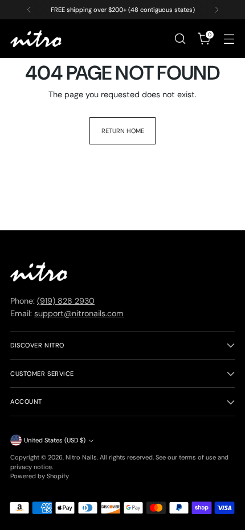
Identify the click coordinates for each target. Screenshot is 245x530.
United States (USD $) (54, 440)
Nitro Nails (81, 457)
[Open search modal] (179, 39)
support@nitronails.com (79, 313)
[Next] (216, 9)
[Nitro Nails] (36, 39)
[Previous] (29, 9)
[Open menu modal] (228, 39)
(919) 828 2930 (66, 301)
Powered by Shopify (39, 476)
